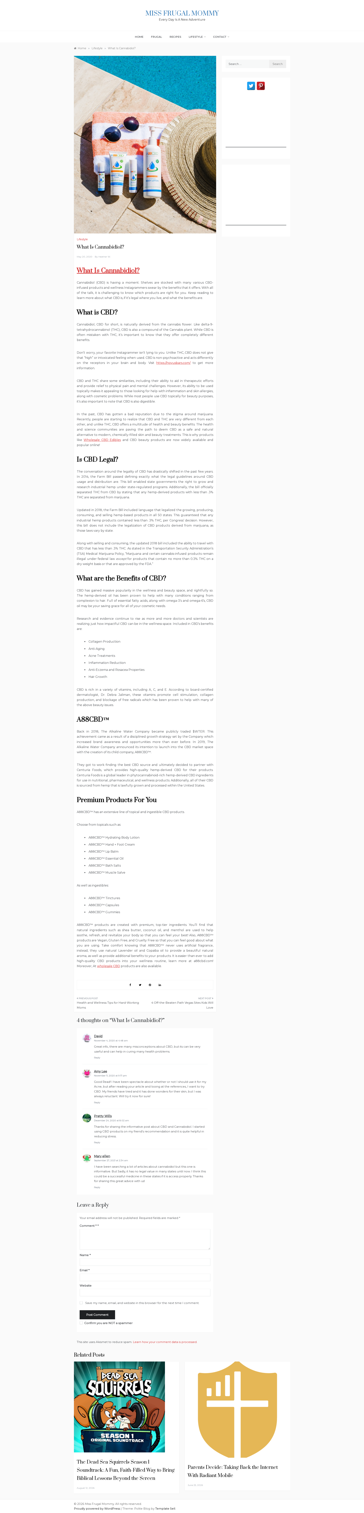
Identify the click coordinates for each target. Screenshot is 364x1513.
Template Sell (165, 1508)
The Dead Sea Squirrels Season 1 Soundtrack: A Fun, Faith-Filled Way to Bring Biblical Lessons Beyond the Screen (126, 1470)
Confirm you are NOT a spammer (108, 1323)
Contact (220, 36)
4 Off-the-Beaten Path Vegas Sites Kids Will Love (182, 1005)
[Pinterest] (261, 86)
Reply (97, 1057)
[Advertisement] (256, 123)
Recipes (175, 36)
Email (85, 1270)
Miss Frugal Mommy (182, 13)
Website (86, 1285)
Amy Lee (100, 1071)
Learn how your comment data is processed (165, 1342)
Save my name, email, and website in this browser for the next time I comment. (142, 1303)
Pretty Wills (103, 1116)
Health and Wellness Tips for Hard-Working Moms (108, 1005)
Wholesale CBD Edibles (102, 440)
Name (85, 1255)
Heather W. (104, 256)
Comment (88, 1225)
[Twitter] (251, 86)
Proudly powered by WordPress (97, 1508)
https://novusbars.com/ (173, 363)
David (98, 1036)
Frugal (156, 36)
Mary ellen (102, 1156)
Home (139, 36)
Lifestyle (196, 36)
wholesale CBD (108, 966)
